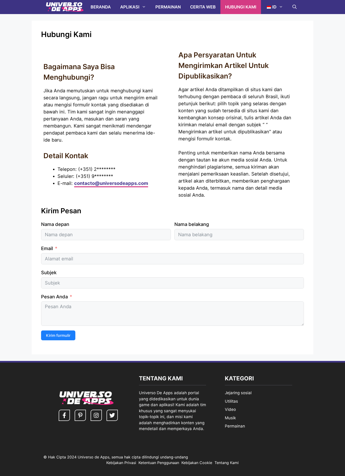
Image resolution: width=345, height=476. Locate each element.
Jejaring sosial (238, 392)
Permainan (168, 6)
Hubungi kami (240, 6)
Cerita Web (203, 6)
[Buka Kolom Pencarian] (294, 7)
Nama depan (55, 224)
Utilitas (231, 401)
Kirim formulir (58, 335)
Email (47, 248)
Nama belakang (191, 224)
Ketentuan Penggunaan (158, 462)
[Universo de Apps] (64, 7)
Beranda (101, 6)
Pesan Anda (54, 297)
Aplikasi (129, 6)
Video (230, 409)
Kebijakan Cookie (196, 462)
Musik (230, 418)
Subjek (49, 272)
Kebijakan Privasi (121, 462)
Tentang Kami (227, 462)
